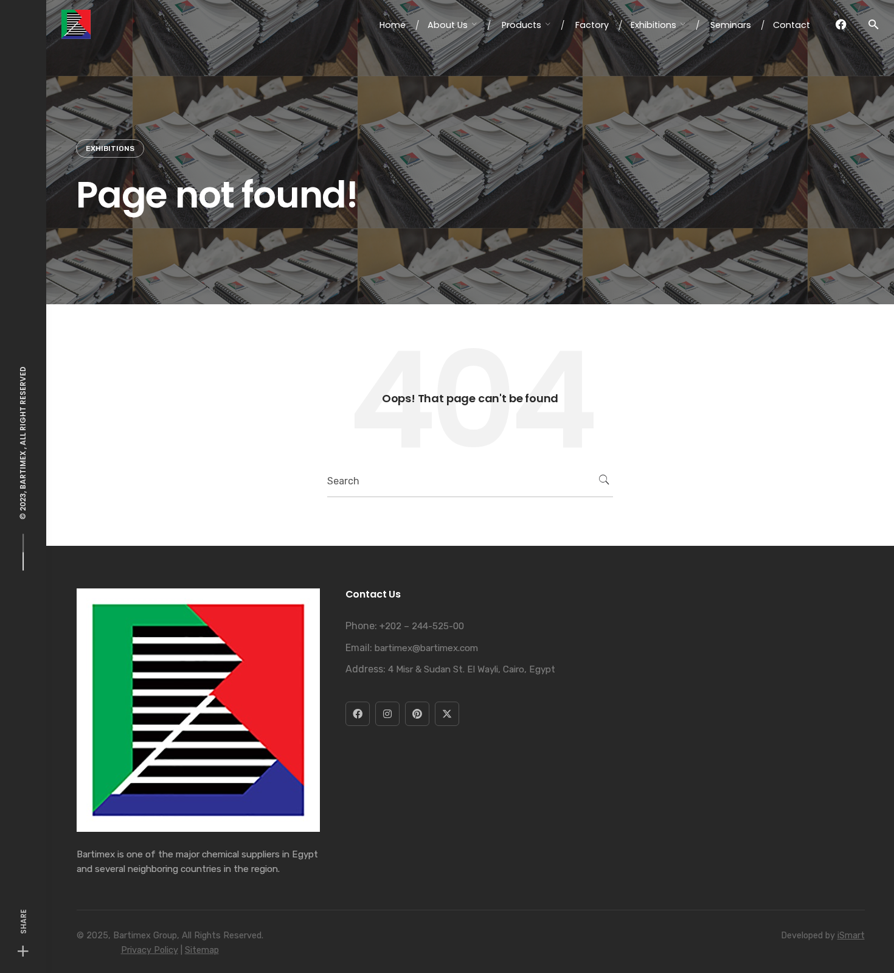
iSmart (851, 935)
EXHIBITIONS (110, 148)
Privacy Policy (149, 950)
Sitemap (202, 950)
